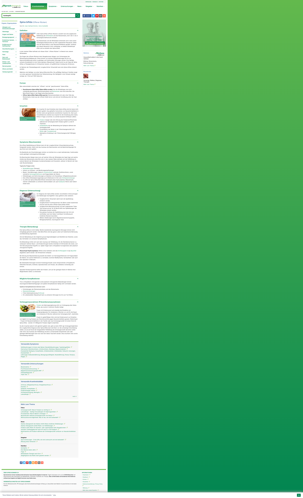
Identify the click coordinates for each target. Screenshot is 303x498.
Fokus (26, 6)
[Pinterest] (27, 462)
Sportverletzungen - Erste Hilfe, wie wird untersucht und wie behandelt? (42, 439)
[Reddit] (36, 462)
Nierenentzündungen (29, 291)
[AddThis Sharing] (42, 462)
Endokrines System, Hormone (8, 40)
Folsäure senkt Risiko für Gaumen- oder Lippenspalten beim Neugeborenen (43, 427)
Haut (3, 54)
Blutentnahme (25, 367)
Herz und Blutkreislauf (6, 58)
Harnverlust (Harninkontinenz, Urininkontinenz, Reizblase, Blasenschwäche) (43, 349)
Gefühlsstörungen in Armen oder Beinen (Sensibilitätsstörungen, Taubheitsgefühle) (45, 347)
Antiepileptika (44, 125)
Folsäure (42, 120)
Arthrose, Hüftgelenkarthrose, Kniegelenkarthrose (36, 385)
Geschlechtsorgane (8, 49)
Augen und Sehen (7, 34)
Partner (101, 1)
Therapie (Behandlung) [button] (29, 227)
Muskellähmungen (28, 168)
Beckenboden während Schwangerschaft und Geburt (37, 415)
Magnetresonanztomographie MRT (31, 370)
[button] (87, 15)
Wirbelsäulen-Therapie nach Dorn (31, 453)
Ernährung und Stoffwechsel (6, 45)
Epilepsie (61, 181)
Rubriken (100, 6)
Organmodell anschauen (96, 43)
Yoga (22, 452)
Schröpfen (24, 448)
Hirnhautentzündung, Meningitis (30, 392)
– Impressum (85, 474)
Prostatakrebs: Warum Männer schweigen (33, 413)
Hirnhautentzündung (68, 178)
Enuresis (23, 386)
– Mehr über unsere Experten (89, 490)
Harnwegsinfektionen (35, 174)
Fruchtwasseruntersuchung (29, 369)
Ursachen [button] (23, 106)
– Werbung (85, 488)
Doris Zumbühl (43, 26)
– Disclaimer (85, 481)
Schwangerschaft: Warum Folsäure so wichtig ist (35, 410)
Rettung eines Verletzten (28, 441)
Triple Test (24, 374)
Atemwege (5, 31)
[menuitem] (9, 28)
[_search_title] (77, 15)
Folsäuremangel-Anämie (28, 390)
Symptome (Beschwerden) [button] (30, 142)
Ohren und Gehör (7, 69)
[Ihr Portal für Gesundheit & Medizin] (11, 6)
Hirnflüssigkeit (62, 251)
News (79, 6)
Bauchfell (73, 251)
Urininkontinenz (48, 172)
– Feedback (85, 477)
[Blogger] (33, 462)
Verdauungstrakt (7, 72)
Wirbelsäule (49, 35)
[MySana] (99, 54)
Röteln (41, 131)
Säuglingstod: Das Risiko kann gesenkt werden (35, 455)
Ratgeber (89, 6)
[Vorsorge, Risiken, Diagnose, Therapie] (85, 76)
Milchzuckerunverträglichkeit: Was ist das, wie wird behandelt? (40, 417)
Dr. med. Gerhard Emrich (30, 26)
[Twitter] (24, 462)
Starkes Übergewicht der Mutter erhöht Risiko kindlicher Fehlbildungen (42, 424)
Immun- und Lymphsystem (6, 62)
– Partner (84, 479)
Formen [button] (23, 83)
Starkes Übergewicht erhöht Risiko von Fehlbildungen (37, 425)
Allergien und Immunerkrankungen (8, 27)
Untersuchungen (67, 6)
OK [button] (299, 495)
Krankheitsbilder (38, 6)
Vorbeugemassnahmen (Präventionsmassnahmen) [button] (40, 302)
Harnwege (5, 51)
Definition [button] (23, 30)
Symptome (53, 6)
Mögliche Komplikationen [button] (30, 279)
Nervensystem (6, 66)
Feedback (95, 1)
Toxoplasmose (51, 131)
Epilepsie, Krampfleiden (28, 388)
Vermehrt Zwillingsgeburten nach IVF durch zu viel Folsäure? (39, 429)
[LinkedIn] (30, 462)
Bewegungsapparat (8, 37)
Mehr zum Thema (88, 65)
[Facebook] (21, 462)
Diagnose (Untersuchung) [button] (30, 191)
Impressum (88, 1)
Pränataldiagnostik (26, 372)
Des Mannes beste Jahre (28, 450)
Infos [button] (54, 495)
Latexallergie (25, 394)
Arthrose (41, 293)
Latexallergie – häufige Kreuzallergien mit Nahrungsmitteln (38, 412)
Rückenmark (55, 91)
